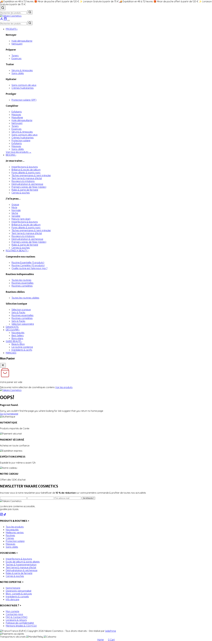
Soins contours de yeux (24, 85)
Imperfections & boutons (25, 166)
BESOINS (11, 154)
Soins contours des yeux (24, 134)
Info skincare (12, 599)
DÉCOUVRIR (13, 329)
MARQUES (11, 352)
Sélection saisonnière (23, 324)
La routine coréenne (22, 347)
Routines (10, 535)
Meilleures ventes (15, 532)
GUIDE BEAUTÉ (14, 341)
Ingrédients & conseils (17, 596)
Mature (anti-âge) (21, 218)
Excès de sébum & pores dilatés (23, 561)
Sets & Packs (18, 312)
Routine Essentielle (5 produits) (28, 262)
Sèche (15, 213)
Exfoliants (17, 111)
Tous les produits (15, 526)
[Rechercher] (2, 8)
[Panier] (5, 19)
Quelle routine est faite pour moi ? (29, 268)
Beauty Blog (18, 344)
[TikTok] (4, 514)
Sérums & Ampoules (22, 70)
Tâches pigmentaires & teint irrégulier (31, 175)
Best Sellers (18, 335)
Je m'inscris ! (88, 498)
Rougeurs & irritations (23, 181)
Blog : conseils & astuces (19, 593)
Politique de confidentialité (20, 622)
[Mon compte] (2, 19)
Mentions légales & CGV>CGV (21, 625)
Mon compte (12, 611)
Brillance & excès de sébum (26, 169)
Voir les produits (64, 387)
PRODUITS (12, 28)
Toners (15, 55)
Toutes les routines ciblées (25, 297)
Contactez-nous (14, 614)
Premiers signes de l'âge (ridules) (29, 187)
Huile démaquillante (22, 40)
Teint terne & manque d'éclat (27, 178)
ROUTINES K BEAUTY (17, 250)
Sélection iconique (21, 309)
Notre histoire (13, 587)
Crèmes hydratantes (23, 87)
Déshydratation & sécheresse (27, 184)
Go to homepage (9, 413)
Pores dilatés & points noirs (26, 172)
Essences (16, 58)
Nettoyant (17, 43)
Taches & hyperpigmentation (21, 564)
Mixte (14, 207)
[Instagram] (1, 514)
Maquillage (17, 117)
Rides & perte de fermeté (25, 189)
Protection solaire (21, 140)
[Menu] (8, 20)
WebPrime (110, 630)
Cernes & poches (21, 192)
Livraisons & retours (16, 620)
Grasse (15, 204)
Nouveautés (18, 332)
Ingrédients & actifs (22, 349)
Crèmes (10, 538)
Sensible (16, 216)
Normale (16, 210)
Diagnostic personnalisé (18, 590)
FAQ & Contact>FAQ (16, 617)
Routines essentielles (22, 282)
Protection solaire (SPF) (24, 99)
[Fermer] (3, 365)
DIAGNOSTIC (12, 326)
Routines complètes (22, 285)
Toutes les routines (21, 280)
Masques (16, 114)
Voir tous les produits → (18, 152)
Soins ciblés (18, 73)
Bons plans (17, 338)
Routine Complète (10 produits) (28, 265)
